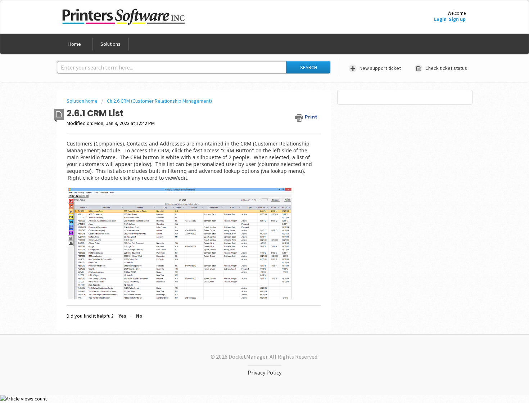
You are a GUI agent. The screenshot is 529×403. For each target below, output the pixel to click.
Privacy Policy (264, 372)
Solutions (110, 44)
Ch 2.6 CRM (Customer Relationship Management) (159, 101)
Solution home (83, 101)
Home (74, 44)
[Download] (251, 107)
